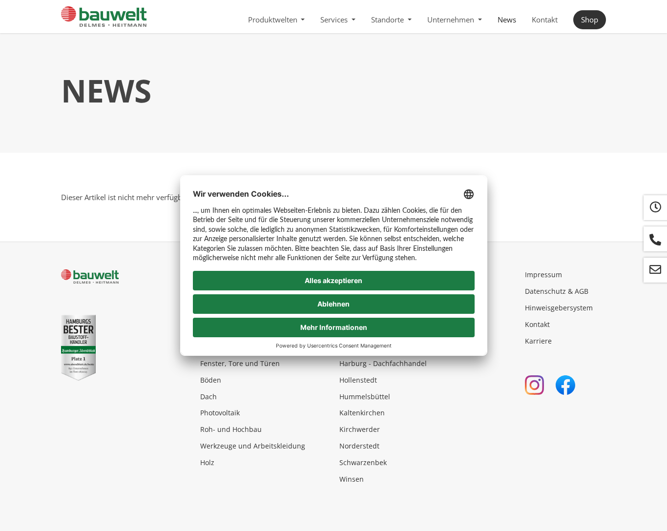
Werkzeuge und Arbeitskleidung (252, 445)
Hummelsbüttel (364, 396)
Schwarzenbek (363, 462)
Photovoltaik (220, 412)
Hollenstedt (358, 380)
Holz (207, 462)
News (507, 19)
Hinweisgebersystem (559, 307)
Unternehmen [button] (451, 19)
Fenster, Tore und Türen (240, 363)
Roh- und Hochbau (231, 429)
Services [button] (335, 19)
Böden (210, 380)
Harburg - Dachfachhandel (383, 363)
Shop (589, 19)
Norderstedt (359, 445)
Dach (208, 396)
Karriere (538, 341)
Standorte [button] (388, 19)
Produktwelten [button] (273, 19)
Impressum (543, 274)
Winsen (351, 479)
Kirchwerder (359, 429)
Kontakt (545, 19)
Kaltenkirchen (362, 412)
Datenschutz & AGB (556, 291)
